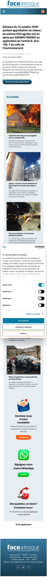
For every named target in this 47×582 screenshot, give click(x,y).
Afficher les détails (33, 314)
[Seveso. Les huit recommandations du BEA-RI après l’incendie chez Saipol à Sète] (24, 153)
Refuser (24, 333)
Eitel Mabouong (19, 54)
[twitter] (18, 567)
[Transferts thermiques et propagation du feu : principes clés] (24, 105)
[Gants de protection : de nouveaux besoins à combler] (24, 203)
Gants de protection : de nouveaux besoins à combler (21, 234)
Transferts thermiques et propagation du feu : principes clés (23, 136)
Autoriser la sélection (23, 327)
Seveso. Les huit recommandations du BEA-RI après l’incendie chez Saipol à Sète (23, 185)
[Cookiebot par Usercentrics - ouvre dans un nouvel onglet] (34, 247)
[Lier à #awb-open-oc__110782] (3, 11)
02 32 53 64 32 (30, 511)
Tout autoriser (23, 321)
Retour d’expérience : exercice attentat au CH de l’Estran (23, 378)
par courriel (25, 514)
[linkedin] (23, 567)
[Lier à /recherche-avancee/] (43, 11)
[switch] (41, 291)
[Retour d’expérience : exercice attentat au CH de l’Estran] (24, 347)
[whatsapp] (29, 567)
